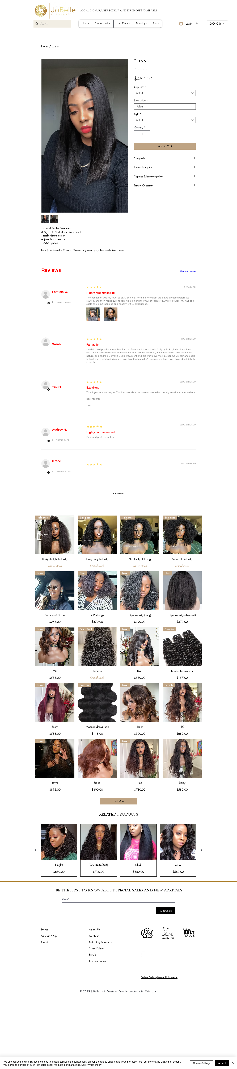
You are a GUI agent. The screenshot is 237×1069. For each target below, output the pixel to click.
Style (137, 114)
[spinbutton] (142, 134)
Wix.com (151, 991)
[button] (196, 22)
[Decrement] (137, 134)
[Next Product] (201, 850)
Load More (118, 801)
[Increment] (147, 134)
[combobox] (165, 93)
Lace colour (141, 100)
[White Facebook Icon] (152, 954)
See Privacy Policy (91, 1064)
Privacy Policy (97, 961)
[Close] (233, 1063)
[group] (118, 850)
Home (44, 46)
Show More (118, 493)
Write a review (188, 271)
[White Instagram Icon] (143, 954)
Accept (222, 1063)
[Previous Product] (35, 850)
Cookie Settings (201, 1063)
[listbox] (217, 23)
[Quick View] (97, 758)
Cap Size (140, 87)
